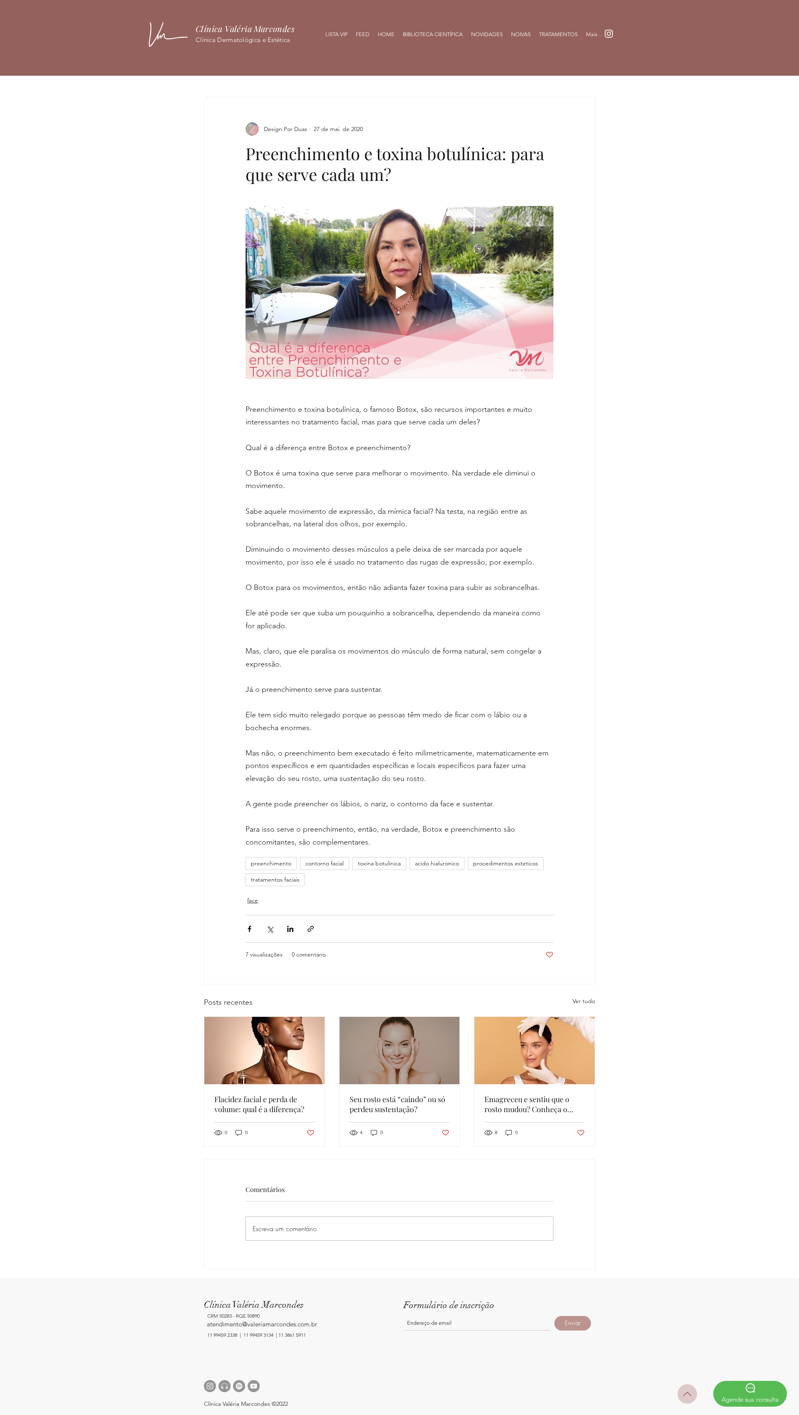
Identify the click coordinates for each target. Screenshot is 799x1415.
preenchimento (271, 863)
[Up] (687, 1394)
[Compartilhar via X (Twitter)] (270, 929)
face (252, 900)
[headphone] (224, 1386)
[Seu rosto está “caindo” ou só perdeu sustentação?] (400, 1050)
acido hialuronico (437, 863)
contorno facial (324, 863)
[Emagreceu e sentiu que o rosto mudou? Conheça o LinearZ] (534, 1050)
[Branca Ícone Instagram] (608, 33)
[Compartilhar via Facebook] (249, 929)
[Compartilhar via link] (311, 929)
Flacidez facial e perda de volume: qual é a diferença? (259, 1104)
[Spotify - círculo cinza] (239, 1386)
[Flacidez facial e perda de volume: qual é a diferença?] (264, 1050)
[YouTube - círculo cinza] (254, 1386)
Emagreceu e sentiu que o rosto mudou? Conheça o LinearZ (526, 1104)
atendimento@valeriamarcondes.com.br (262, 1324)
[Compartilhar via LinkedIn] (290, 929)
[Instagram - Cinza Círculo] (210, 1386)
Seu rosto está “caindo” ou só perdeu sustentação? (397, 1104)
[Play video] (399, 292)
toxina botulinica (379, 863)
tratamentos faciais (275, 879)
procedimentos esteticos (505, 863)
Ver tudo (584, 1001)
